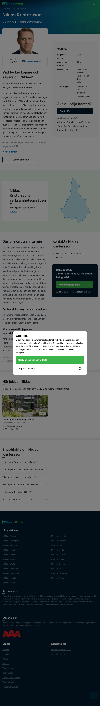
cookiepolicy (46, 343)
